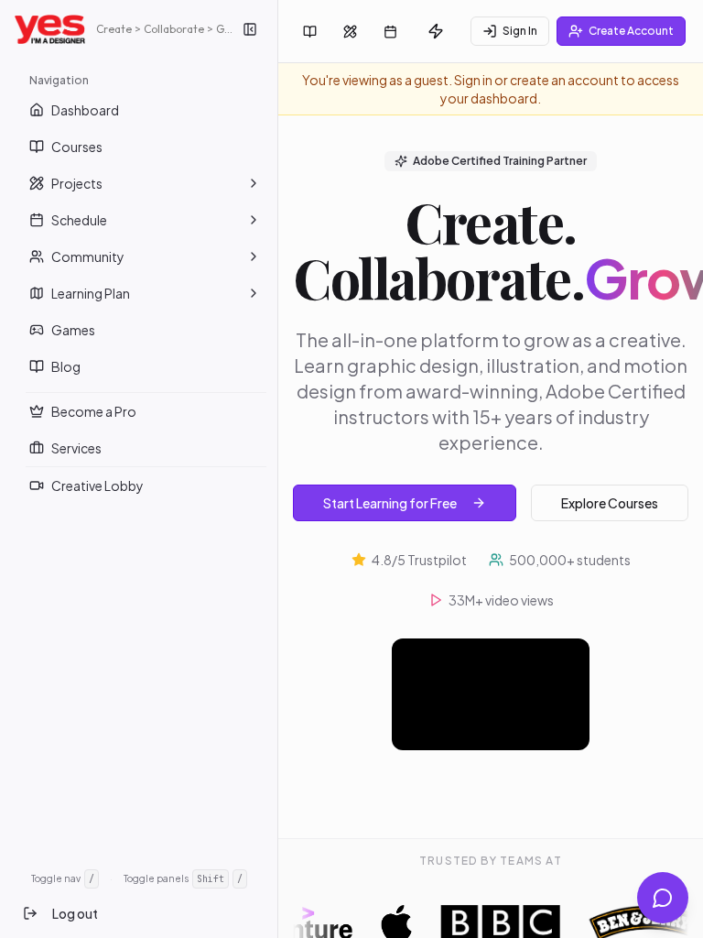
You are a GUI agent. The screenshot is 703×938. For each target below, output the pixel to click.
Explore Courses (609, 503)
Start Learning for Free (390, 503)
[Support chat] (662, 897)
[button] (253, 183)
